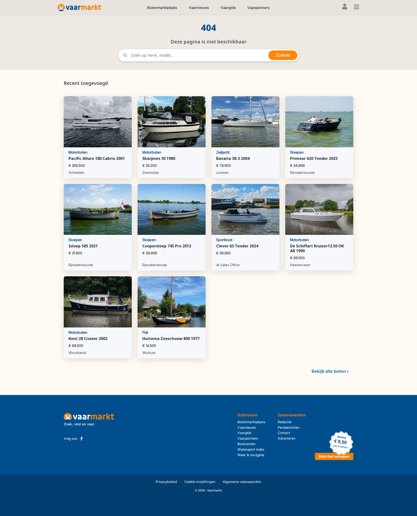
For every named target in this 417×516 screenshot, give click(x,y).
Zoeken (282, 55)
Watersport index (250, 449)
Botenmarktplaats (162, 7)
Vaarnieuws (199, 7)
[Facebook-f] (81, 439)
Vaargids (228, 7)
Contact (284, 433)
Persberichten (288, 427)
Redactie (285, 422)
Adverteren (286, 438)
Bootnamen (246, 444)
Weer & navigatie (250, 455)
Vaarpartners (258, 7)
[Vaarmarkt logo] (79, 7)
